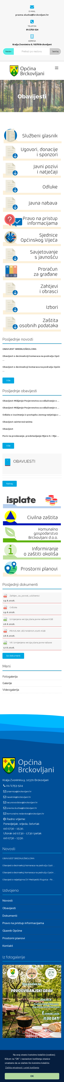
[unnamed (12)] (31, 1001)
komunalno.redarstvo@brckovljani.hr (25, 813)
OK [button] (32, 1076)
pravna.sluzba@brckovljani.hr (32, 14)
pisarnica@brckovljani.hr (19, 791)
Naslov (8, 51)
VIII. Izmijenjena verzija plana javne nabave (27, 645)
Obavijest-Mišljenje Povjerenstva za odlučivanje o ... (30, 401)
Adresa (32, 41)
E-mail (32, 11)
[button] (22, 1067)
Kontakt (7, 945)
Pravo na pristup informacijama (23, 923)
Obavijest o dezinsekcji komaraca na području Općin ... (28, 872)
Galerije (7, 683)
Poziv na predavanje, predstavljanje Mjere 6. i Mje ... (30, 436)
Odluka (10, 610)
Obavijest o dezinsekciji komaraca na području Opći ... (28, 865)
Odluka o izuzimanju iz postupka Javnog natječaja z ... (31, 415)
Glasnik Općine (12, 930)
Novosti (7, 900)
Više (8, 380)
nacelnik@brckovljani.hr (19, 797)
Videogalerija (10, 689)
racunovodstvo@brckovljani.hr (22, 802)
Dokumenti (9, 915)
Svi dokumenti (13, 655)
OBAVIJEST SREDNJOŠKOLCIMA (19, 349)
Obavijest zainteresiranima (17, 422)
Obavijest (7, 429)
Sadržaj (55, 51)
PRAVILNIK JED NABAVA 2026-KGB (24, 633)
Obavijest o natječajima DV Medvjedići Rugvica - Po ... (28, 879)
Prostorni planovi (13, 938)
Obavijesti (24, 461)
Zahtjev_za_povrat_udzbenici (21, 598)
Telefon (32, 26)
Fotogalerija (10, 676)
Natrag (9, 483)
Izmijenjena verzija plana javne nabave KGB (28, 621)
